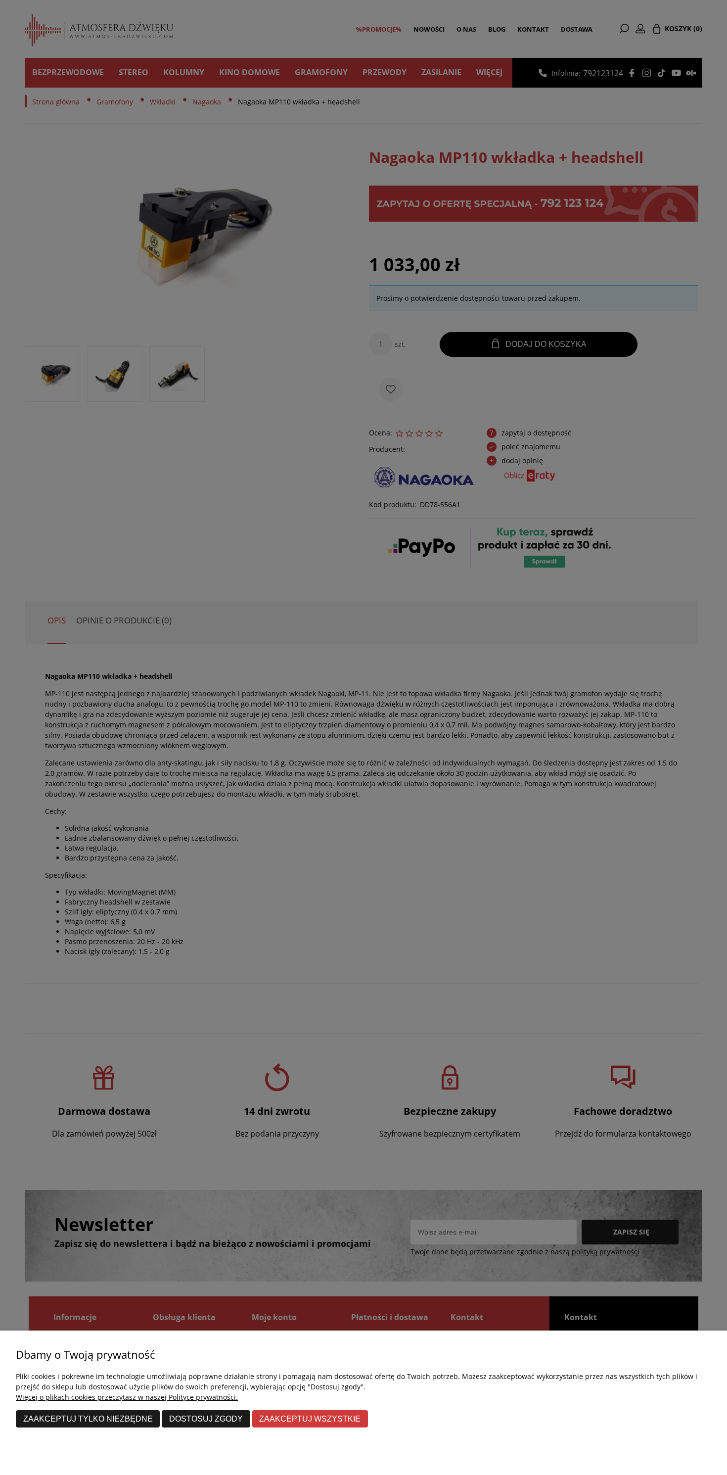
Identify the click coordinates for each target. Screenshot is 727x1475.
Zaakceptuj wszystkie (310, 1418)
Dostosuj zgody (206, 1418)
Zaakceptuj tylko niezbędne (88, 1418)
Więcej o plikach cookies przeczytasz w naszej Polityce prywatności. (127, 1397)
